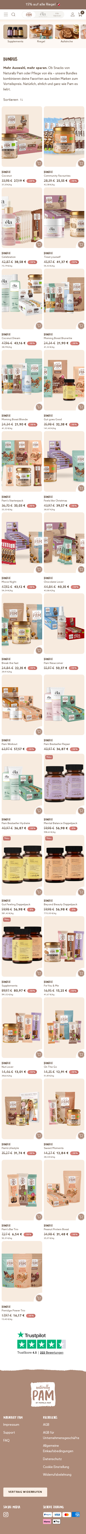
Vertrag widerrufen (25, 1492)
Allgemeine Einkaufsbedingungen (58, 1448)
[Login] (72, 14)
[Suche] (13, 14)
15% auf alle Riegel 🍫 (43, 4)
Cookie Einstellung (56, 1467)
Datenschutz (52, 1459)
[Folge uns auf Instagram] (5, 1514)
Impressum (11, 1424)
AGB (46, 1424)
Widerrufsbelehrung (57, 1474)
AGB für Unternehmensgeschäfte (61, 1435)
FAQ (6, 1440)
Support (9, 1432)
